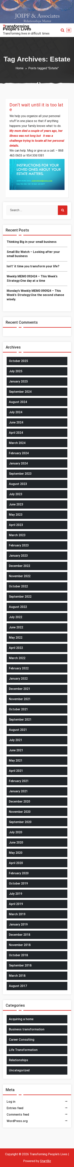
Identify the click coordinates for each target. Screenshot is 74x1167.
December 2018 (19, 934)
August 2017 (18, 986)
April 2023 (16, 525)
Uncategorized (19, 1070)
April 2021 (16, 771)
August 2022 (18, 607)
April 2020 (16, 863)
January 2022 (18, 678)
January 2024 (18, 463)
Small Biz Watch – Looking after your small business (33, 254)
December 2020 (19, 801)
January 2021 (18, 791)
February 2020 (19, 873)
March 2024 (17, 443)
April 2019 (16, 904)
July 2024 (15, 412)
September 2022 (20, 596)
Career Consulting (21, 1039)
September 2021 (20, 719)
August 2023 (18, 484)
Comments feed (18, 1114)
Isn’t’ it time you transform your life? (33, 266)
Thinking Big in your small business (32, 242)
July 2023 (15, 494)
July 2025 (15, 371)
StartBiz (45, 1161)
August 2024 (18, 402)
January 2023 (18, 555)
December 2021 (19, 689)
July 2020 (15, 832)
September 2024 (20, 391)
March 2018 (17, 975)
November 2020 (20, 812)
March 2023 (17, 535)
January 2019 (18, 924)
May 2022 (15, 637)
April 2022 (16, 648)
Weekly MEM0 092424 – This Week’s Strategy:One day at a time (32, 278)
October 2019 (18, 883)
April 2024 (16, 432)
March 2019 (17, 914)
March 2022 (17, 658)
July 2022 (15, 617)
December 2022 (19, 566)
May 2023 (15, 514)
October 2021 (18, 709)
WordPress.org (17, 1121)
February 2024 (19, 453)
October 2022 (18, 586)
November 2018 (20, 945)
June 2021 (16, 750)
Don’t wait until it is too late (36, 107)
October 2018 (18, 955)
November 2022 (20, 576)
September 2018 (20, 965)
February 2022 (19, 668)
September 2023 (20, 473)
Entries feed (15, 1108)
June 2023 (16, 504)
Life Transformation (23, 1050)
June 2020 (16, 842)
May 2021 (15, 760)
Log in (11, 1101)
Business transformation (26, 1029)
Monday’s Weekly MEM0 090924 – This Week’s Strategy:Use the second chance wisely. (35, 295)
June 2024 (16, 422)
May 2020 (15, 853)
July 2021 (15, 740)
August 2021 (18, 730)
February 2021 (19, 781)
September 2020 (20, 822)
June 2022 (16, 627)
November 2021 (20, 699)
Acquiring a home (21, 1019)
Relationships (18, 1060)
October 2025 (18, 361)
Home (20, 68)
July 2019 (15, 894)
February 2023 (19, 545)
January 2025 (18, 381)
